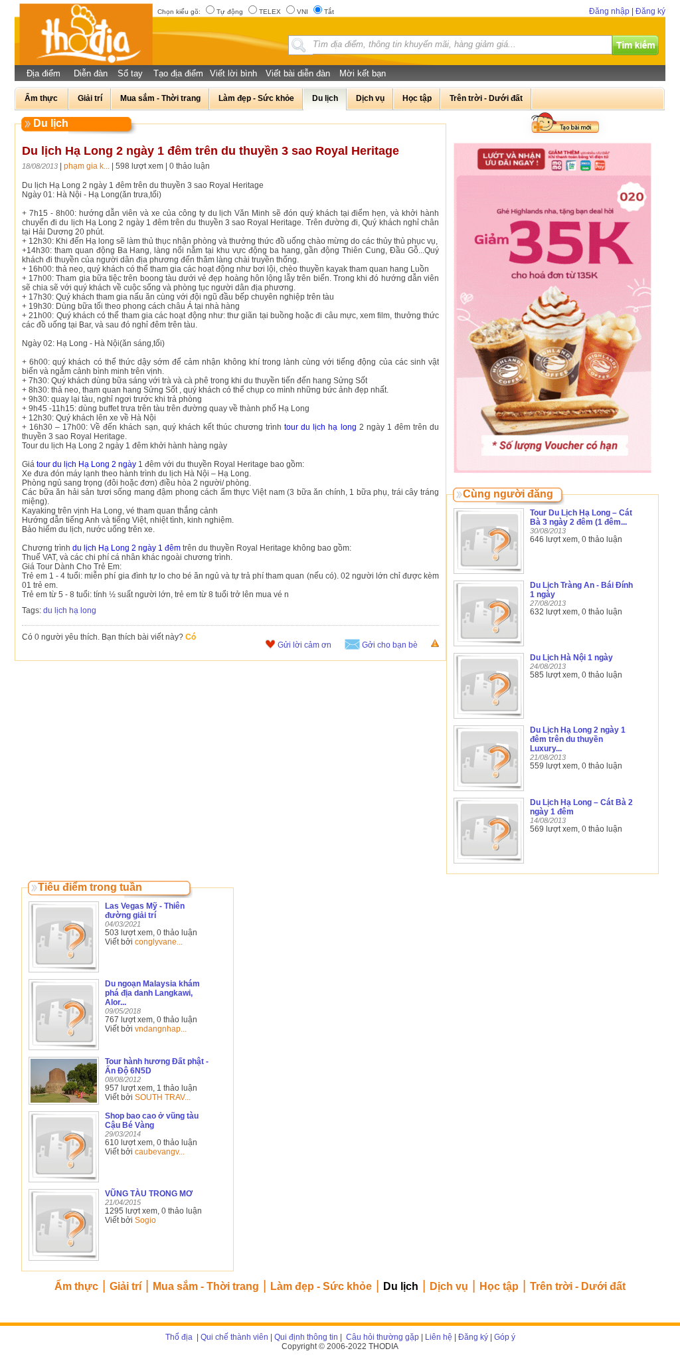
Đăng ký (650, 11)
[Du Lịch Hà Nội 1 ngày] (489, 719)
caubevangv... (160, 1151)
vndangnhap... (161, 1029)
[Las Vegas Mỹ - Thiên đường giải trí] (64, 973)
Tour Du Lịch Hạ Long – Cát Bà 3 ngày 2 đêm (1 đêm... (581, 517)
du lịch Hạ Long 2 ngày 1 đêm (126, 548)
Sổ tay (130, 73)
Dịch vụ (449, 1286)
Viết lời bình (233, 73)
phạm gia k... (87, 166)
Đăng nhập (609, 11)
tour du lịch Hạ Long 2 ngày (85, 464)
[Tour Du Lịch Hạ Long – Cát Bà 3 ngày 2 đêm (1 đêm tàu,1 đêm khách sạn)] (489, 574)
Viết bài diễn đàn (298, 73)
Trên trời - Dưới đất (578, 1286)
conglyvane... (159, 942)
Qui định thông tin (306, 1337)
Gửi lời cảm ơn (304, 645)
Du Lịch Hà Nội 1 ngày (571, 657)
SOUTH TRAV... (163, 1097)
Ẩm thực (76, 1286)
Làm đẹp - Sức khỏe (321, 1286)
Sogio (145, 1220)
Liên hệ (438, 1337)
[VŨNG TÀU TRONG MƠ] (64, 1261)
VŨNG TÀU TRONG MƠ (149, 1193)
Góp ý (504, 1337)
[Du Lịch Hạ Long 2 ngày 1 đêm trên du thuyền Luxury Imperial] (489, 791)
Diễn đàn (91, 73)
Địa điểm (43, 73)
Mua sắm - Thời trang (206, 1286)
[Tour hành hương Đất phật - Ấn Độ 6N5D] (64, 1105)
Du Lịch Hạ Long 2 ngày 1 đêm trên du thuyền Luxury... (578, 739)
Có (190, 637)
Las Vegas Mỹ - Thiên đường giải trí (145, 910)
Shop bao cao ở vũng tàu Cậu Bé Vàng (152, 1120)
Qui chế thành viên (234, 1337)
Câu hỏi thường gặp (381, 1337)
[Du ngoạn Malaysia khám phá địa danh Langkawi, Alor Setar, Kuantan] (64, 1050)
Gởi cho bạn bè (390, 645)
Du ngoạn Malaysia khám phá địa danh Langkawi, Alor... (152, 993)
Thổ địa (179, 1337)
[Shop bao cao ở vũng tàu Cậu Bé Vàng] (64, 1183)
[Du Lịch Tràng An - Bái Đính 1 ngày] (489, 647)
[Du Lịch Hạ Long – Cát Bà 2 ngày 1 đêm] (489, 864)
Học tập (499, 1286)
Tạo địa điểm (178, 73)
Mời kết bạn (362, 73)
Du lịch (400, 1286)
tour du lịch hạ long (319, 427)
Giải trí (125, 1286)
